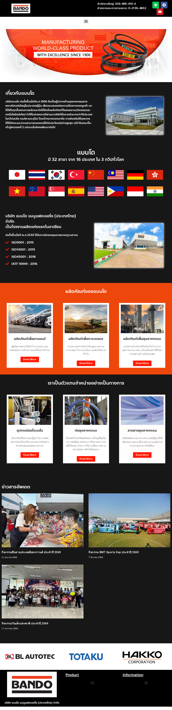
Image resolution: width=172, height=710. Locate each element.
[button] (86, 21)
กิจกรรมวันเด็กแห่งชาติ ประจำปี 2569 (25, 623)
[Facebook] (164, 5)
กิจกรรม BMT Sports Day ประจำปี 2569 (114, 552)
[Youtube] (160, 11)
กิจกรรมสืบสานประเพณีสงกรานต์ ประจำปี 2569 (31, 552)
